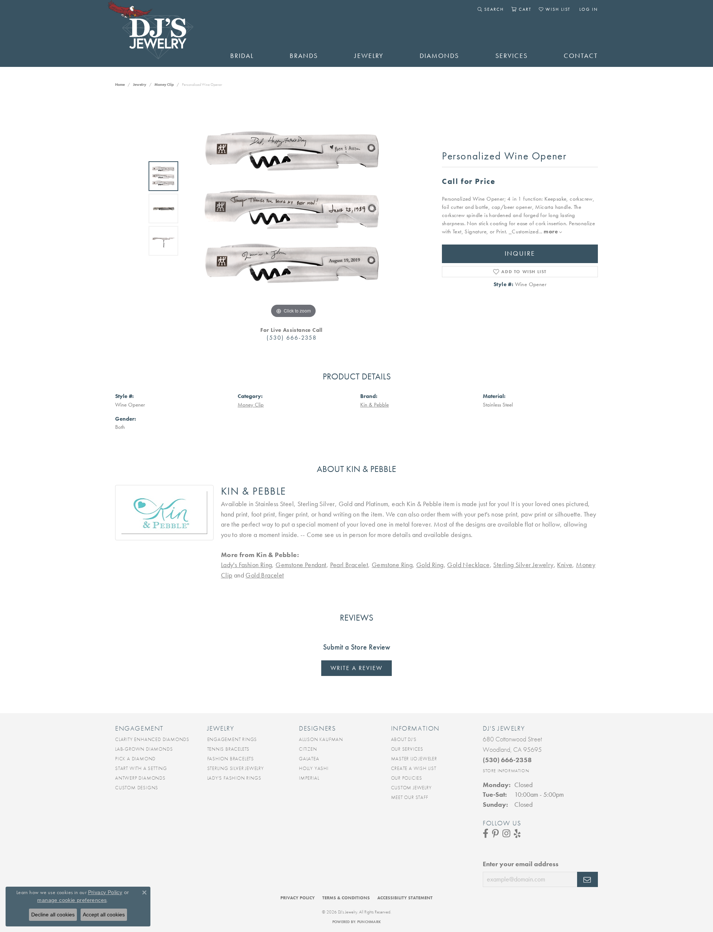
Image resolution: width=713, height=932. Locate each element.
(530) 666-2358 (292, 338)
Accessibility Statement (405, 898)
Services (511, 56)
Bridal (242, 56)
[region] (293, 208)
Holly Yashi (314, 768)
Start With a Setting (141, 768)
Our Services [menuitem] (407, 749)
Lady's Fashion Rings (234, 778)
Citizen (308, 749)
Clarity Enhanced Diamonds (152, 739)
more (551, 231)
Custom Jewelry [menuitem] (411, 787)
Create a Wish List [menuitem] (413, 768)
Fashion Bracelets (230, 758)
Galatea (309, 758)
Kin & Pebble (374, 404)
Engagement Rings (232, 739)
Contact (581, 56)
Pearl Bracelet (349, 564)
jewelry (139, 84)
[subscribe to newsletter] (587, 879)
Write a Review (356, 668)
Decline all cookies (53, 915)
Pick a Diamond (135, 758)
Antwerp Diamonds (140, 778)
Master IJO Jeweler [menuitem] (414, 758)
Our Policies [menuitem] (407, 778)
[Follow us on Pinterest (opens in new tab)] (495, 833)
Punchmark (369, 921)
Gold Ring (430, 564)
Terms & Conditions (346, 898)
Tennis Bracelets (228, 749)
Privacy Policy (297, 898)
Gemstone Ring (392, 564)
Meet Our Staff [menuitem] (409, 797)
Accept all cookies (104, 915)
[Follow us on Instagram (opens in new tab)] (506, 833)
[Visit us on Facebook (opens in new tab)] (485, 833)
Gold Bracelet (264, 575)
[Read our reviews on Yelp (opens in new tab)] (517, 833)
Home (120, 84)
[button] (491, 9)
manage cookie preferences (72, 900)
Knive (564, 564)
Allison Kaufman (321, 739)
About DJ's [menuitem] (404, 739)
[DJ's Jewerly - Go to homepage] (161, 33)
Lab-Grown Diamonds (144, 749)
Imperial (309, 778)
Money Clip (164, 84)
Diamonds (439, 56)
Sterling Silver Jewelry (523, 564)
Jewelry (369, 56)
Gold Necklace (468, 564)
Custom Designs (136, 787)
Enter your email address (521, 864)
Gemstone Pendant (301, 564)
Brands (304, 56)
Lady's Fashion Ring (246, 564)
